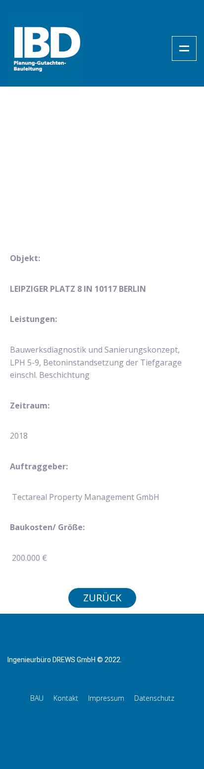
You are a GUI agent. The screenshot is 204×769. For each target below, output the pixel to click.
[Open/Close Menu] (184, 48)
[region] (102, 179)
